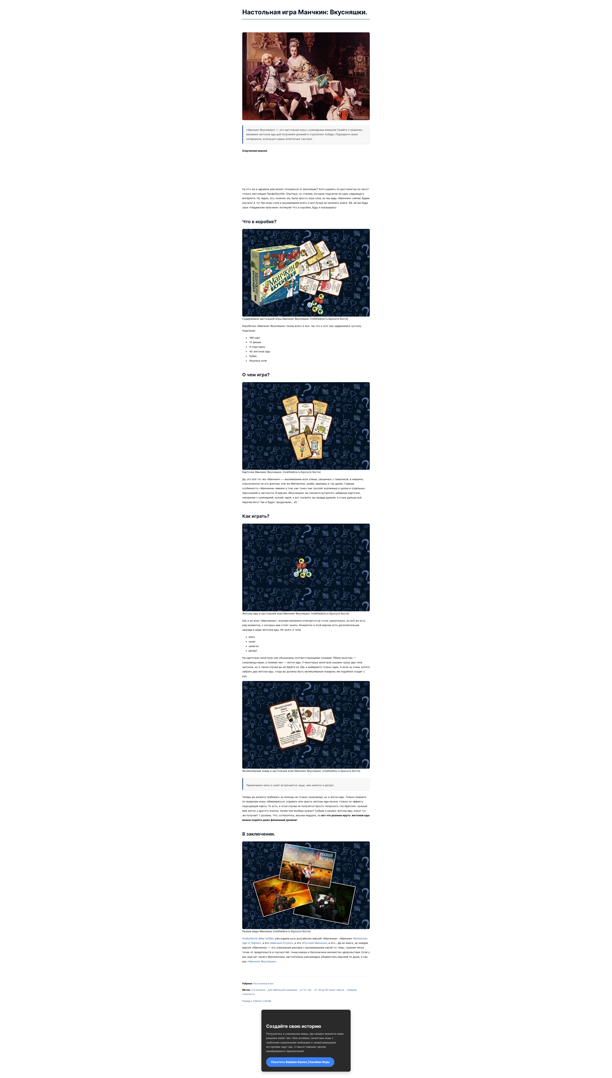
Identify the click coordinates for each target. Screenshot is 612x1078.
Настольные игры (263, 983)
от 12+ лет (306, 989)
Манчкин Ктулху (281, 943)
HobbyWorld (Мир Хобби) (258, 938)
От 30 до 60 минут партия (329, 989)
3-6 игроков (258, 989)
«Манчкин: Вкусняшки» (262, 961)
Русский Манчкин (314, 943)
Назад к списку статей (256, 1000)
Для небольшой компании (282, 989)
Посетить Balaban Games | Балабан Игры (300, 1062)
